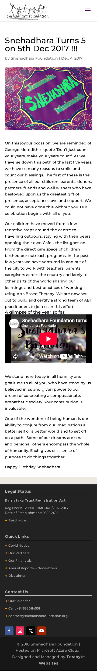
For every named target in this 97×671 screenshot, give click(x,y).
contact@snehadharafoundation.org (38, 616)
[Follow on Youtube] (41, 630)
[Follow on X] (30, 630)
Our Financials (20, 560)
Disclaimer (17, 576)
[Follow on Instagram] (20, 630)
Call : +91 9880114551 (24, 608)
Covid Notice (18, 545)
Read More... (18, 520)
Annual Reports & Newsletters (32, 568)
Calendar (22, 601)
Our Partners (18, 553)
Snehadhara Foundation (34, 58)
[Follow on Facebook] (9, 630)
